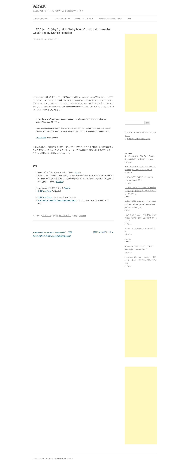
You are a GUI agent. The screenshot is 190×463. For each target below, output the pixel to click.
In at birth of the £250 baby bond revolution (57, 200)
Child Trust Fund (44, 191)
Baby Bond (41, 138)
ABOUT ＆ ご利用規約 (84, 18)
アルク (77, 172)
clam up (128, 239)
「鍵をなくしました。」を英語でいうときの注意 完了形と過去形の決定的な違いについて (141, 218)
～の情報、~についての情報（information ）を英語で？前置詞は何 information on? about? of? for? (140, 191)
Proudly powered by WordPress (62, 458)
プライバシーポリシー (62, 18)
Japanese (82, 216)
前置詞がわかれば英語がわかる (138, 139)
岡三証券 (59, 182)
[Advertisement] (141, 73)
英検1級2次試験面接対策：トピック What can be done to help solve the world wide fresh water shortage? (140, 204)
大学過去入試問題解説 (40, 18)
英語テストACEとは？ (103, 232)
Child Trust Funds (45, 197)
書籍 (129, 18)
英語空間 (39, 6)
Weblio (67, 188)
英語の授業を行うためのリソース (110, 18)
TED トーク (46, 216)
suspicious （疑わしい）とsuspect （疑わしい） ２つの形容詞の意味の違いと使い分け (141, 260)
